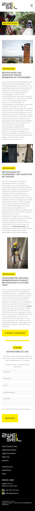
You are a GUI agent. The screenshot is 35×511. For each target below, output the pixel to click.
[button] (31, 5)
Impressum (6, 470)
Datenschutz (7, 467)
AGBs (4, 474)
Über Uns (6, 457)
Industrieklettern (9, 446)
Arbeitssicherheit (9, 450)
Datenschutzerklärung (21, 409)
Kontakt (5, 461)
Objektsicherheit (9, 453)
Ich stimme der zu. (17, 409)
